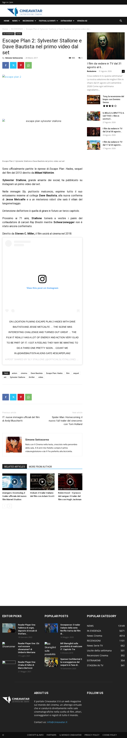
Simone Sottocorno (14, 58)
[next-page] (10, 506)
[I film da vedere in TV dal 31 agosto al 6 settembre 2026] (106, 46)
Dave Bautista (36, 373)
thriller (32, 377)
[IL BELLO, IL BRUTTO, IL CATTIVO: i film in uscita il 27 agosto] (93, 116)
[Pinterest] (21, 65)
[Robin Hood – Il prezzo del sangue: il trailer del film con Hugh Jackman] (70, 481)
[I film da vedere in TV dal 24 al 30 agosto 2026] (93, 131)
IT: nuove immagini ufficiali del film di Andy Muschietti (21, 419)
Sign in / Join (7, 2)
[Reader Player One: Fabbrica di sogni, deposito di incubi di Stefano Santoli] (9, 628)
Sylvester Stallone (17, 377)
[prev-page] (4, 506)
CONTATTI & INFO (35, 735)
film (68, 373)
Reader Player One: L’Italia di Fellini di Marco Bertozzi (27, 665)
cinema (24, 373)
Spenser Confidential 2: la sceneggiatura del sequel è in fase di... (71, 662)
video (40, 377)
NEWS (15, 20)
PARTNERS (51, 735)
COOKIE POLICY (110, 735)
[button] (121, 20)
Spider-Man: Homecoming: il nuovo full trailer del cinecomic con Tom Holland (65, 421)
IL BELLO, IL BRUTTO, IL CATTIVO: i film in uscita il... (113, 116)
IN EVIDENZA (17, 29)
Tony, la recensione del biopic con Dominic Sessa (113, 99)
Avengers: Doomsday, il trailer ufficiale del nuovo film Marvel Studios (14, 496)
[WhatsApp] (28, 65)
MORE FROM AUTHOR (40, 466)
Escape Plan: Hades (54, 373)
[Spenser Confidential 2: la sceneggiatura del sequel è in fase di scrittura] (51, 662)
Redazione (91, 71)
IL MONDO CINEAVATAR (70, 735)
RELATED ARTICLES (14, 466)
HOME (6, 20)
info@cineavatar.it (57, 722)
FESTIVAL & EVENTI (47, 20)
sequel (76, 373)
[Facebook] (5, 65)
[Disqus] (42, 557)
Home (5, 29)
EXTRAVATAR (66, 20)
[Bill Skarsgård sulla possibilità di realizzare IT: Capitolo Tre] (51, 654)
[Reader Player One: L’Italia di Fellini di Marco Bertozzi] (9, 665)
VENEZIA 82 (82, 20)
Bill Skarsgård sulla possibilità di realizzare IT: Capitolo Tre (71, 646)
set (5, 377)
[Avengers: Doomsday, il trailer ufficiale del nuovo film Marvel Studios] (14, 481)
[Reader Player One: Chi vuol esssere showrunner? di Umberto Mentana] (9, 646)
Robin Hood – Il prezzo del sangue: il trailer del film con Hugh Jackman (69, 496)
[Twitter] (13, 65)
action (14, 373)
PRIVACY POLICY (92, 735)
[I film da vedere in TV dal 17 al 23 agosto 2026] (93, 145)
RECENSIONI (28, 20)
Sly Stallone (36, 359)
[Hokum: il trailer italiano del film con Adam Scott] (42, 481)
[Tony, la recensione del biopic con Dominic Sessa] (93, 99)
